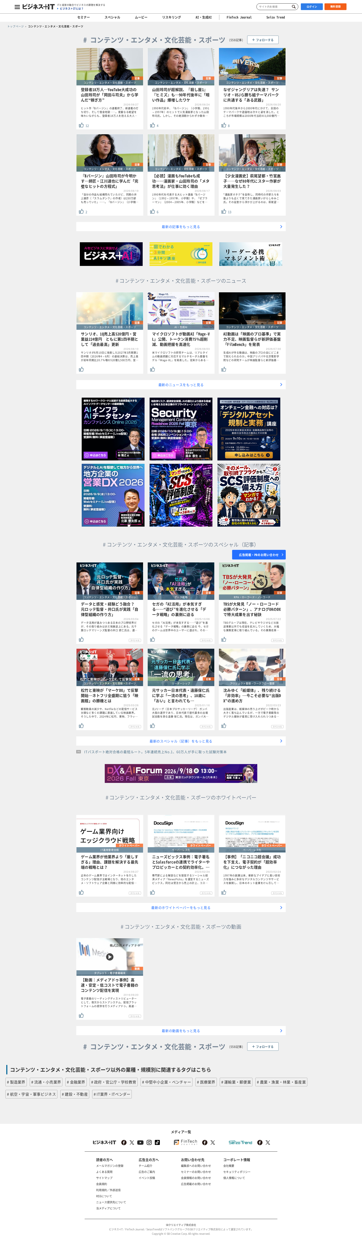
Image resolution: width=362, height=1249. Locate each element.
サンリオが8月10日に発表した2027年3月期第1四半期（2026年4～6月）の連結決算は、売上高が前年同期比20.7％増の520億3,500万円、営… (109, 356)
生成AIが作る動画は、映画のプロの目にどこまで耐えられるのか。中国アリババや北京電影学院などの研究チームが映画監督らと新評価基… (251, 356)
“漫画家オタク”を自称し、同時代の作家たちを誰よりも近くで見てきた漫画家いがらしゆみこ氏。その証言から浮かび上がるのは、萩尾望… (251, 198)
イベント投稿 (147, 1178)
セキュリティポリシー (237, 1172)
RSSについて (104, 1196)
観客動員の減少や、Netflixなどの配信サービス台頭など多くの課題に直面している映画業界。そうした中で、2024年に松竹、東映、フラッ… (109, 712)
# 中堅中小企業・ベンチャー (166, 1082)
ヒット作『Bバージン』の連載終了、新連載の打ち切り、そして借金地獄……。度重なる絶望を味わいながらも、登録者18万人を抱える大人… (109, 112)
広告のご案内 (147, 1172)
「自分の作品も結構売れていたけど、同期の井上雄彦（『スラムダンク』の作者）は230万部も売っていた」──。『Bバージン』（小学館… (109, 198)
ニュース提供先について (111, 1202)
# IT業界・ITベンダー (112, 1094)
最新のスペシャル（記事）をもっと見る (181, 741)
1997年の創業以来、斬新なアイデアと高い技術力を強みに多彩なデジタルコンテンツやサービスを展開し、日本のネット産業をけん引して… (251, 879)
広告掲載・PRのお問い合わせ (259, 555)
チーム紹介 (145, 1166)
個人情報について (234, 1178)
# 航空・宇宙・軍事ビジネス (31, 1094)
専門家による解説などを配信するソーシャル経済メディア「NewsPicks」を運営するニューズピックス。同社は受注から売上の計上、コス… (180, 879)
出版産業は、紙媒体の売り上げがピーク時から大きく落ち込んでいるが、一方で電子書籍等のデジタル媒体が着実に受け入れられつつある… (251, 712)
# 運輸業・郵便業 (236, 1082)
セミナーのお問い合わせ (196, 1172)
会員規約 (101, 1184)
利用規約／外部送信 (108, 1190)
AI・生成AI (204, 17)
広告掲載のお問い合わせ (196, 1184)
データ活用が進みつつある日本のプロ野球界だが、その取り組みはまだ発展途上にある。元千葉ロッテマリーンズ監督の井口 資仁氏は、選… (109, 626)
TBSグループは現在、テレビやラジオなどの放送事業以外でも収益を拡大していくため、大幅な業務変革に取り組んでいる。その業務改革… (251, 626)
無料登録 (335, 6)
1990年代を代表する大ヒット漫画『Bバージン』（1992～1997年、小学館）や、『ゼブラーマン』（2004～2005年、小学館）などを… (180, 198)
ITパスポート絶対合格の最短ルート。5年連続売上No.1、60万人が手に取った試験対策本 (155, 751)
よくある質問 (104, 1172)
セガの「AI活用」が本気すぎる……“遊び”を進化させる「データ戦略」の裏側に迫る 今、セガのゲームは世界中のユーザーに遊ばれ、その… (180, 626)
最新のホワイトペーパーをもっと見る (181, 907)
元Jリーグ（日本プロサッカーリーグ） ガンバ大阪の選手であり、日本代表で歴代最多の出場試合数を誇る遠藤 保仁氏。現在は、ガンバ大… (180, 712)
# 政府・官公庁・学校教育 (113, 1082)
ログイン (312, 7)
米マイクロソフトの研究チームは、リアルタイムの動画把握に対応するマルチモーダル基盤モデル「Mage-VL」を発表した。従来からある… (180, 356)
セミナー (83, 17)
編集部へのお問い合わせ (196, 1166)
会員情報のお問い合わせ (196, 1178)
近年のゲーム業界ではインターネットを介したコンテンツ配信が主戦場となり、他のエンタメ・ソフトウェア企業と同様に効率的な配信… (109, 879)
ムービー (141, 17)
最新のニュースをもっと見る (181, 384)
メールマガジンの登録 (109, 1166)
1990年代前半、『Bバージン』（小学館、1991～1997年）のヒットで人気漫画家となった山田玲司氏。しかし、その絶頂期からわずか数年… (180, 112)
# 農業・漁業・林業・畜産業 (281, 1082)
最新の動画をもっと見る (181, 1030)
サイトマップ (104, 1178)
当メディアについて (108, 1208)
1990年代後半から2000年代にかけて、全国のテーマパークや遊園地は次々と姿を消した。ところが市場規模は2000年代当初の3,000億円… (251, 112)
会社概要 (228, 1166)
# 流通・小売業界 (46, 1082)
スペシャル (112, 17)
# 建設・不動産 (75, 1094)
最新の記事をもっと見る (181, 226)
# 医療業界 (206, 1082)
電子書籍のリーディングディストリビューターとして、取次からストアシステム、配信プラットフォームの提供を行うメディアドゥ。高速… (109, 1002)
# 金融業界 (76, 1082)
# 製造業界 (16, 1082)
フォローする (265, 40)
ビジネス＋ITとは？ (72, 8)
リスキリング (171, 17)
